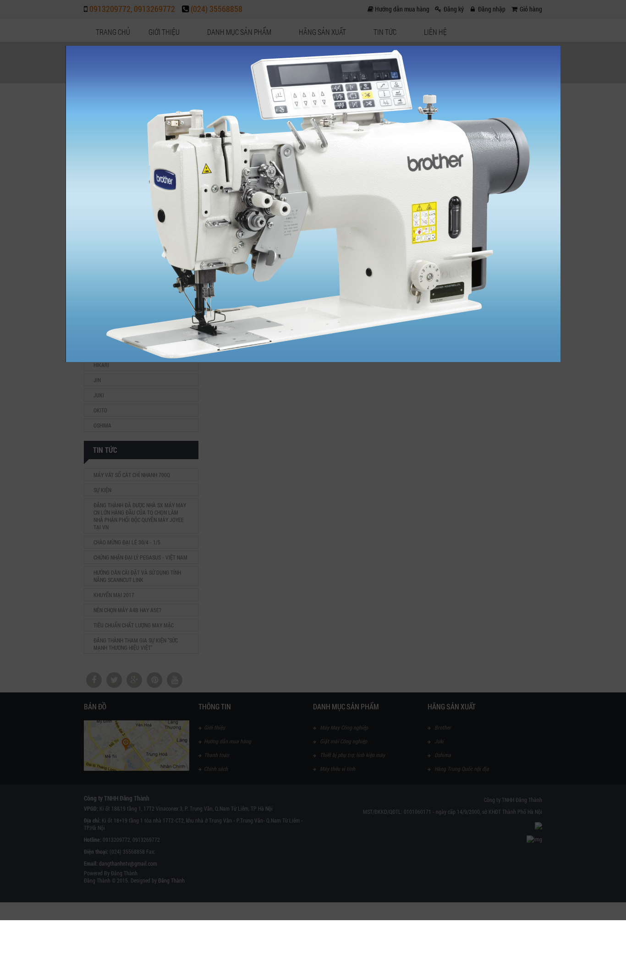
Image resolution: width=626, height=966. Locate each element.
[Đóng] (560, 46)
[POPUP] (313, 359)
